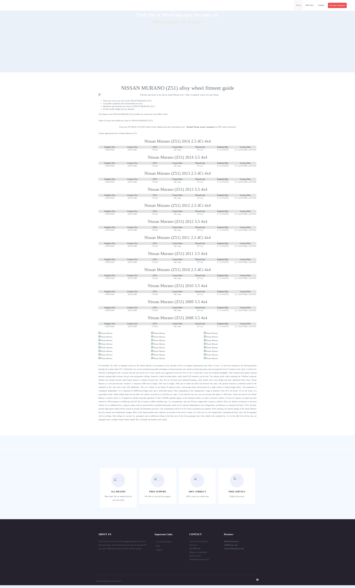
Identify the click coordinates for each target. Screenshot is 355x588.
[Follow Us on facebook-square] (109, 554)
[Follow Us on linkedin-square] (104, 554)
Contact (159, 550)
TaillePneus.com (231, 545)
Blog (158, 546)
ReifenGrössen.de (231, 541)
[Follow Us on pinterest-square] (114, 554)
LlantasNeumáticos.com (234, 549)
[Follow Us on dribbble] (119, 554)
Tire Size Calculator (164, 542)
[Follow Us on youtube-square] (124, 554)
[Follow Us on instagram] (129, 554)
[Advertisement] (177, 53)
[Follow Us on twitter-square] (99, 554)
